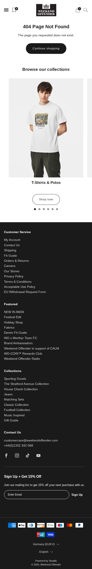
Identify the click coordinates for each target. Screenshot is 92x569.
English (43, 551)
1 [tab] (35, 209)
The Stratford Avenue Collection (26, 384)
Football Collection (17, 410)
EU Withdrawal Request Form (25, 292)
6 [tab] (57, 209)
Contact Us (12, 245)
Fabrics (9, 327)
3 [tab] (44, 209)
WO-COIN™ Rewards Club (23, 353)
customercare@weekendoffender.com (31, 440)
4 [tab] (48, 209)
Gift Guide (11, 420)
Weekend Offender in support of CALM (31, 348)
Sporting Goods (15, 378)
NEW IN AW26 (14, 312)
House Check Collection (21, 389)
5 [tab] (53, 209)
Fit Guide (10, 255)
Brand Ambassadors (18, 343)
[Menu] (6, 10)
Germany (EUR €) (44, 544)
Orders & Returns (16, 260)
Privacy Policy (13, 276)
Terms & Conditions (17, 281)
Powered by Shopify (46, 560)
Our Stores (11, 271)
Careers (9, 266)
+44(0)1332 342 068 (18, 445)
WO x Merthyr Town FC (20, 338)
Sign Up (77, 494)
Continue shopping (46, 48)
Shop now (46, 199)
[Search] (86, 10)
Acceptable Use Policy (19, 287)
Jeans (8, 394)
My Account (12, 240)
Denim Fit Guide (15, 332)
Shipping (10, 250)
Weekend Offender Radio (22, 358)
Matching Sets (14, 399)
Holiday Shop (13, 322)
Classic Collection (16, 404)
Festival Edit (12, 317)
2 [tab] (39, 209)
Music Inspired (14, 415)
